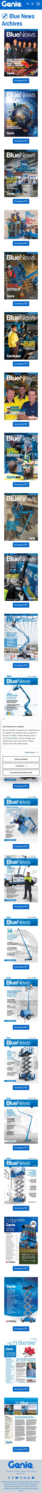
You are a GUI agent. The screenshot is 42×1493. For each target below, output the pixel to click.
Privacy (23, 1471)
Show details (30, 752)
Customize (20, 766)
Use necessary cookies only (21, 772)
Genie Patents (20, 1473)
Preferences (10, 1471)
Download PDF (21, 80)
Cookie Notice (31, 1471)
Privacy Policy (11, 738)
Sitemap (17, 1471)
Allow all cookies (21, 759)
